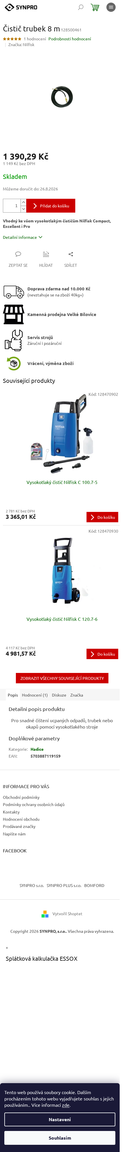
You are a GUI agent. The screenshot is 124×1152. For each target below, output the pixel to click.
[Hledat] (81, 7)
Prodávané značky (19, 826)
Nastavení (60, 1119)
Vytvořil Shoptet (67, 913)
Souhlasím (60, 1138)
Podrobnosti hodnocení (69, 38)
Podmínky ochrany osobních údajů (34, 804)
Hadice (37, 749)
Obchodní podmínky (21, 797)
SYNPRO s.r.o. (32, 885)
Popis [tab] (13, 694)
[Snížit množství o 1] (23, 209)
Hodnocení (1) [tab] (35, 694)
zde (65, 1105)
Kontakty (11, 811)
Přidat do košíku (54, 205)
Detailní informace (20, 237)
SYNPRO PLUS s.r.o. (64, 885)
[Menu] (111, 7)
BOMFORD (94, 885)
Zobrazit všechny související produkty (62, 678)
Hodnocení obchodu (21, 819)
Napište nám (14, 833)
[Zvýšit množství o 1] (23, 202)
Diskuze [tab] (59, 694)
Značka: (21, 44)
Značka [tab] (76, 694)
